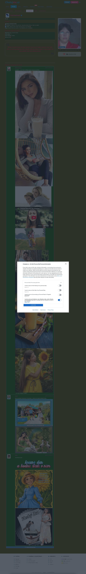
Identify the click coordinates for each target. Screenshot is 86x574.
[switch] (59, 285)
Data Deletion (35, 309)
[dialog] (43, 287)
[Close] (66, 264)
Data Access (43, 309)
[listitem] (43, 282)
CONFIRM (33, 305)
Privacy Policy (51, 309)
